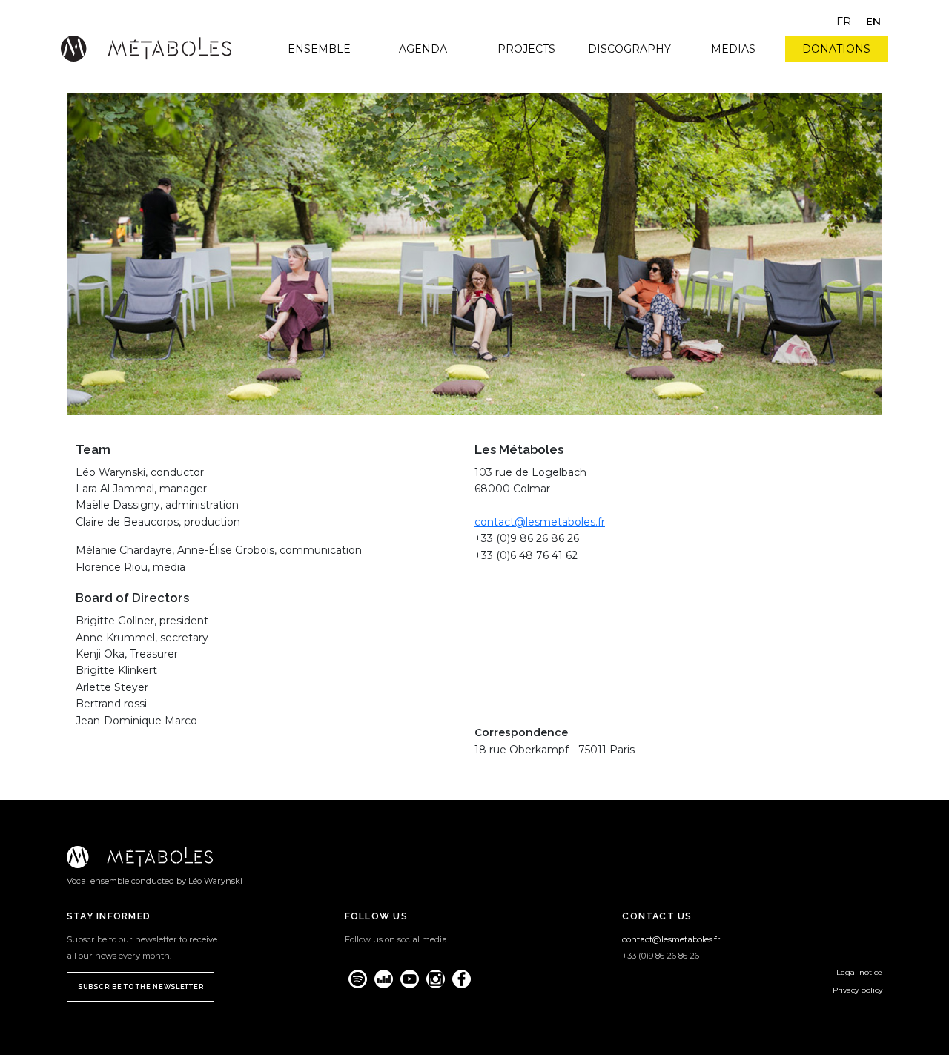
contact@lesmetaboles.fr (539, 522)
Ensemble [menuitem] (319, 49)
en (873, 21)
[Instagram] (435, 979)
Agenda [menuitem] (423, 49)
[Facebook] (461, 979)
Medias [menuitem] (733, 49)
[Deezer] (383, 979)
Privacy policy (857, 990)
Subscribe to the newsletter (140, 986)
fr (843, 21)
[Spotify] (357, 979)
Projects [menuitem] (526, 49)
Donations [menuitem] (836, 49)
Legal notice (859, 972)
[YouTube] (409, 979)
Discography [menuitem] (629, 49)
